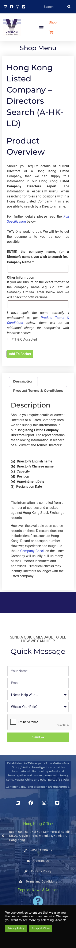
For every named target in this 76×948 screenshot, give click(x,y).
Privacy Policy (16, 928)
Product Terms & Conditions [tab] (38, 391)
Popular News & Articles (38, 890)
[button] (41, 27)
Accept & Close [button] (41, 928)
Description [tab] (23, 381)
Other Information (20, 277)
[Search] (69, 6)
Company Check (32, 551)
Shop (53, 22)
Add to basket (20, 354)
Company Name (20, 262)
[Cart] (51, 32)
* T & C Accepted (24, 339)
